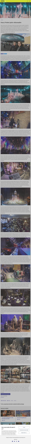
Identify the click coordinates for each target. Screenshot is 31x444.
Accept (24, 427)
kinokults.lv (2, 397)
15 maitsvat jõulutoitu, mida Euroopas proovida (7, 418)
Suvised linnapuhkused (21, 417)
